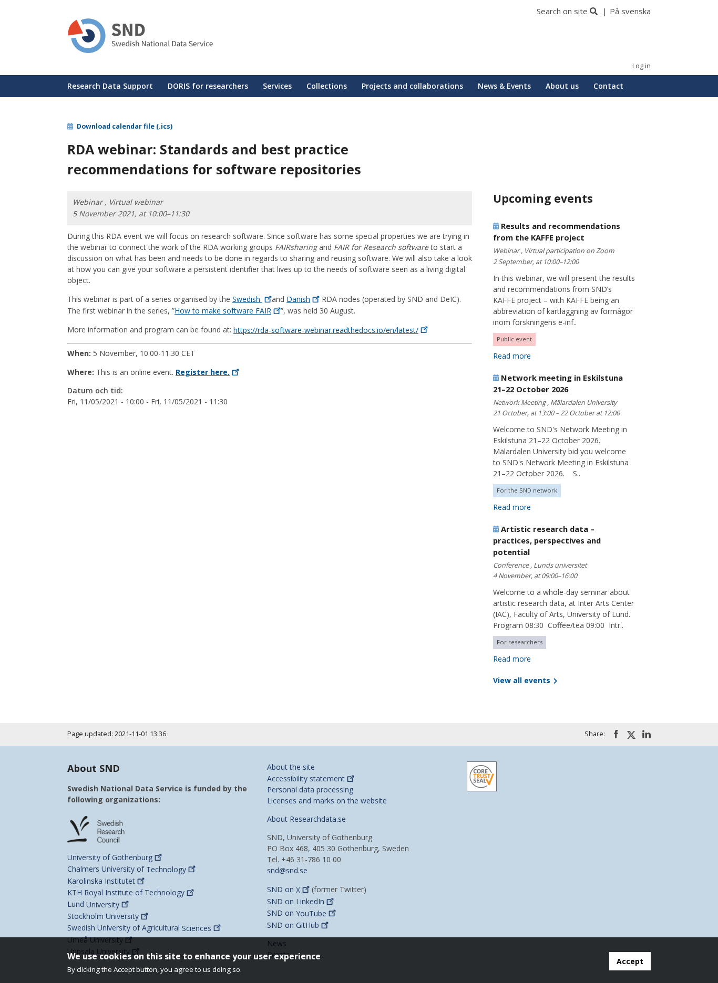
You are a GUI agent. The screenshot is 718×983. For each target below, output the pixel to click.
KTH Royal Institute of (125, 892)
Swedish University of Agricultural (139, 928)
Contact (608, 86)
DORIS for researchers (208, 86)
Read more (512, 356)
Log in (641, 65)
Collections (326, 86)
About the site (291, 767)
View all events (522, 680)
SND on (283, 890)
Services (277, 86)
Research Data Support (110, 86)
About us (562, 86)
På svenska (630, 11)
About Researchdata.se (306, 819)
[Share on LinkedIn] (646, 734)
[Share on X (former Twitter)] (631, 734)
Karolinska (101, 881)
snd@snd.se (287, 870)
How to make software (223, 311)
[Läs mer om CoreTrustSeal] (482, 775)
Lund (93, 904)
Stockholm (103, 916)
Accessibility (306, 778)
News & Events (504, 86)
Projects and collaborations (412, 86)
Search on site (562, 11)
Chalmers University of (126, 869)
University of (109, 857)
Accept (630, 961)
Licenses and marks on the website (327, 801)
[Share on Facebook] (616, 734)
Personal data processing (310, 789)
